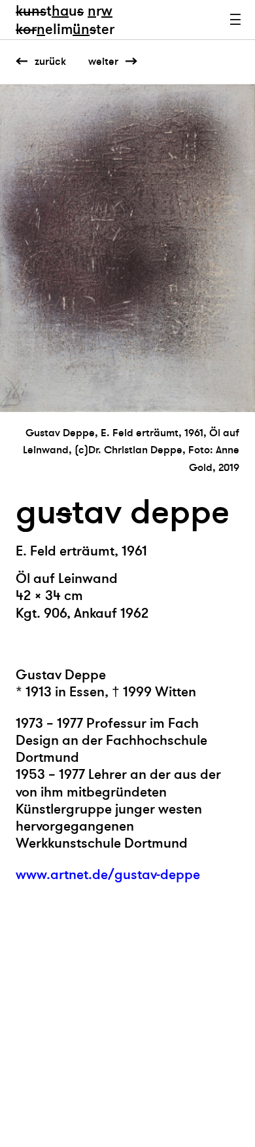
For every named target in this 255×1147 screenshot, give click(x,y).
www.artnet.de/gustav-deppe (108, 875)
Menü (235, 19)
